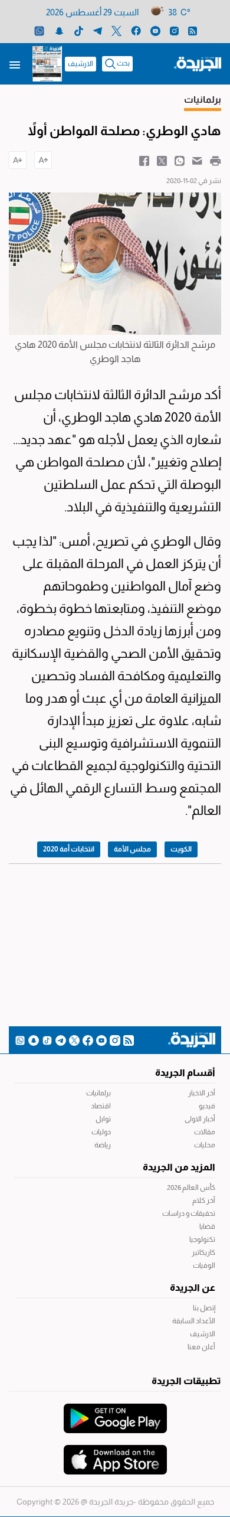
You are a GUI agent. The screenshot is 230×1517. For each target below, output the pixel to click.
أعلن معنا (201, 1347)
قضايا (207, 1226)
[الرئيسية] (197, 63)
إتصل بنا (204, 1308)
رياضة (102, 1145)
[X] (116, 30)
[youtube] (155, 30)
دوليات (101, 1132)
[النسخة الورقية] (47, 63)
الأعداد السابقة (193, 1321)
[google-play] (115, 1412)
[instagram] (174, 30)
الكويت (181, 849)
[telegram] (97, 30)
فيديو (207, 1106)
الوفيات (204, 1265)
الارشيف (80, 64)
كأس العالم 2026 (191, 1187)
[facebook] (136, 30)
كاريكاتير (203, 1252)
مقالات (204, 1132)
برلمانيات (98, 1093)
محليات (204, 1145)
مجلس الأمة (132, 849)
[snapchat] (59, 30)
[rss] (192, 30)
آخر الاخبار (201, 1093)
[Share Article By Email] (197, 160)
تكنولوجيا (202, 1239)
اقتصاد (101, 1106)
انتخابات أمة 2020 (68, 849)
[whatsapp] (39, 30)
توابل (103, 1119)
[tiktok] (79, 30)
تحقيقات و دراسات (188, 1213)
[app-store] (115, 1453)
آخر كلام (203, 1200)
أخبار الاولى (200, 1119)
